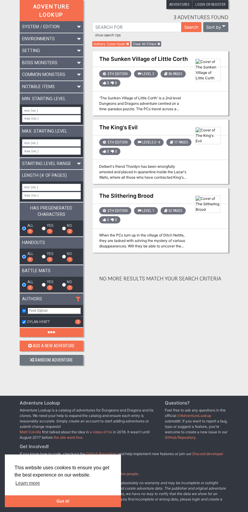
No (69, 228)
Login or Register (210, 4)
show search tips (108, 35)
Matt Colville (30, 432)
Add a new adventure (54, 345)
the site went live (68, 437)
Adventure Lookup (51, 10)
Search (191, 27)
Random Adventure (54, 360)
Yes (50, 228)
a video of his (101, 432)
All (30, 228)
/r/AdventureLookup (194, 415)
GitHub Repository (180, 437)
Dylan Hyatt (53, 322)
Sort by (213, 27)
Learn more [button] (27, 483)
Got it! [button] (63, 501)
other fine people (124, 473)
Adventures (179, 4)
